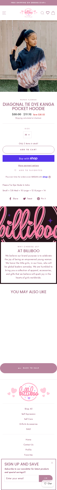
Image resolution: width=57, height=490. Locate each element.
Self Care (28, 418)
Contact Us (28, 444)
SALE (28, 429)
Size (27, 128)
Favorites (28, 454)
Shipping (19, 118)
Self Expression (28, 413)
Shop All (28, 408)
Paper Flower (28, 100)
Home (28, 439)
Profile (28, 449)
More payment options (28, 165)
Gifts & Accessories (28, 424)
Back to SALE (30, 368)
